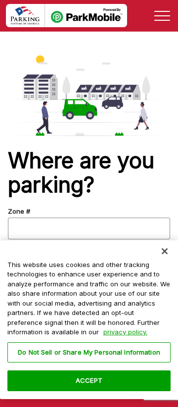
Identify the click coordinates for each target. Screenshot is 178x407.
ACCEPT (89, 380)
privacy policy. (125, 332)
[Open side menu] (162, 16)
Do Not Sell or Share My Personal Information (89, 352)
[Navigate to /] (66, 16)
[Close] (165, 251)
